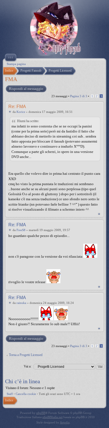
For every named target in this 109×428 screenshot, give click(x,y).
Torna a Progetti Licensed (25, 355)
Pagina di (78, 96)
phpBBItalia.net (52, 417)
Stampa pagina (16, 64)
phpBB (40, 413)
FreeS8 (20, 230)
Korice (20, 111)
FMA (11, 79)
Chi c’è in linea (22, 381)
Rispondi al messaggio (26, 89)
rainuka (21, 302)
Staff (10, 394)
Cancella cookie (26, 394)
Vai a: (27, 366)
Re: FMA (17, 106)
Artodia (65, 422)
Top (99, 213)
